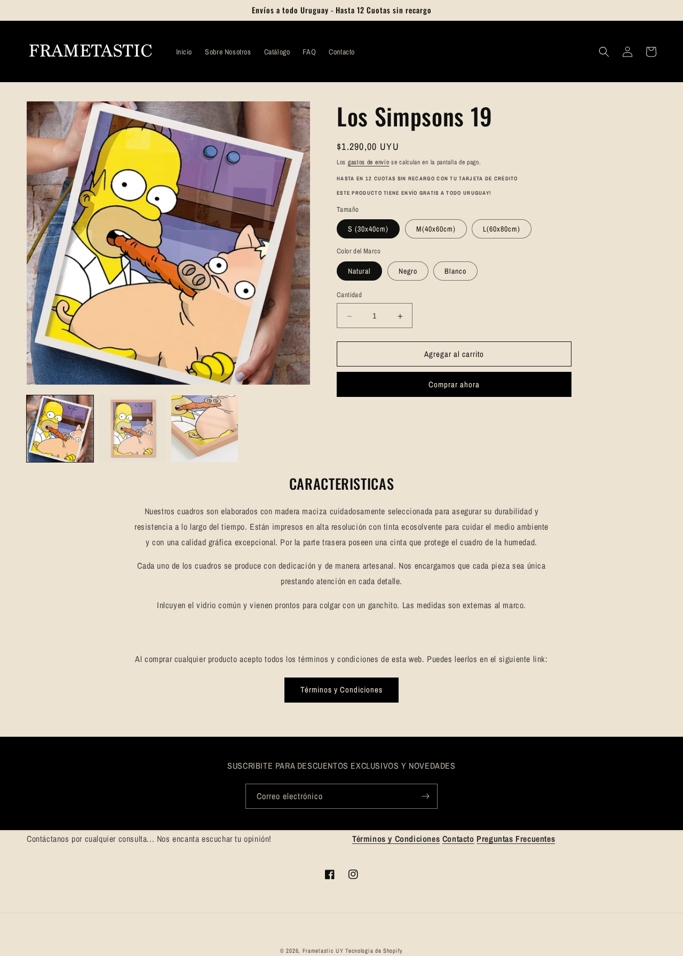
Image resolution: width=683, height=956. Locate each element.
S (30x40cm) (368, 229)
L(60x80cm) (501, 229)
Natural (359, 271)
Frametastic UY (323, 950)
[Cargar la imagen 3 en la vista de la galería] (204, 428)
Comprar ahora (454, 385)
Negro (408, 271)
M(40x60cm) (436, 229)
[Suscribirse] (425, 796)
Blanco (455, 271)
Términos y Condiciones (341, 689)
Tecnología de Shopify (374, 950)
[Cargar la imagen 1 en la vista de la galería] (60, 428)
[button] (604, 51)
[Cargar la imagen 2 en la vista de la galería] (132, 428)
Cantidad (349, 295)
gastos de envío (369, 162)
